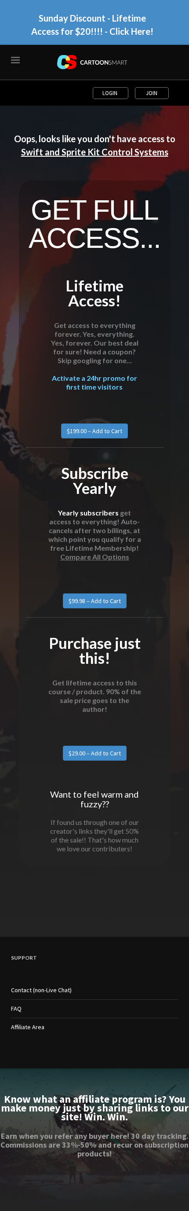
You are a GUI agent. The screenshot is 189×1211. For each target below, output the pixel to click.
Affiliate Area (27, 1027)
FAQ (16, 1008)
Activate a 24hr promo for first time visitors (94, 382)
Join (151, 93)
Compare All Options (94, 556)
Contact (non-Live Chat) (41, 990)
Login (110, 93)
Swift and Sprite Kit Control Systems (94, 152)
